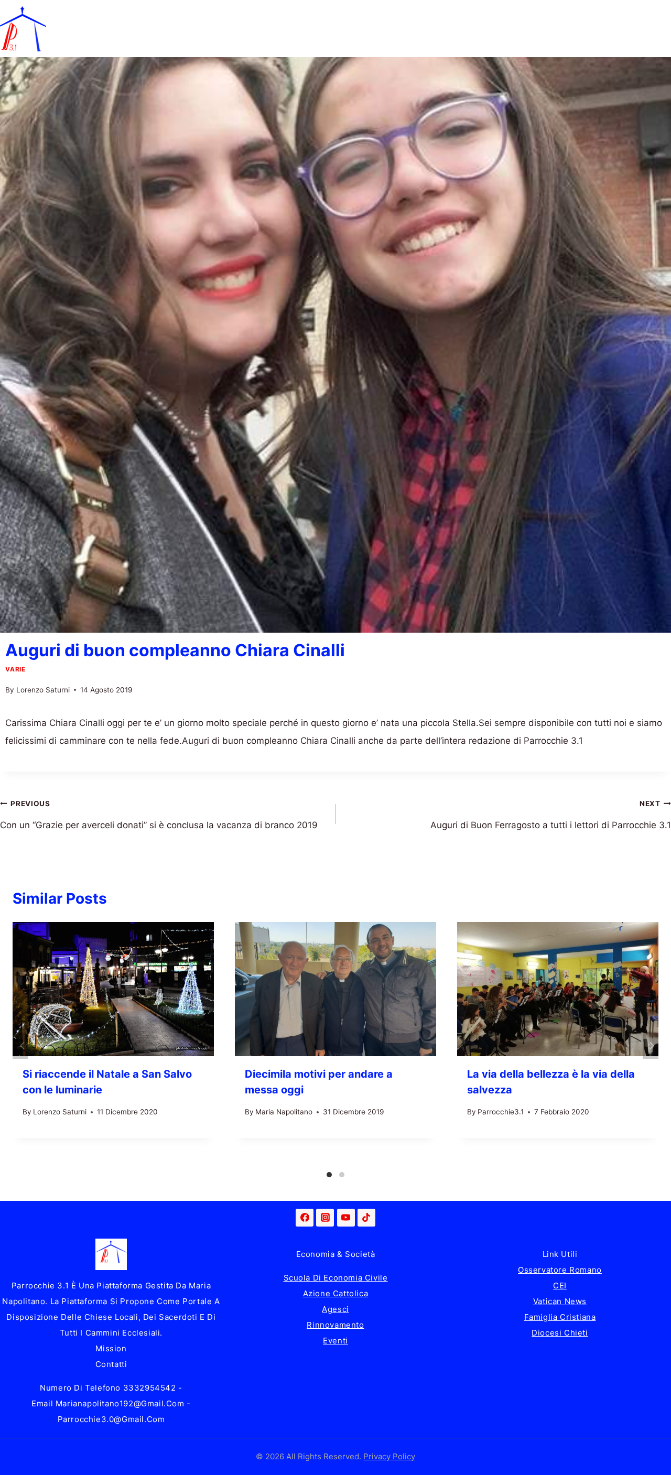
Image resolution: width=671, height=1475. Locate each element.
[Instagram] (325, 1218)
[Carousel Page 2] (342, 1174)
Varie (15, 669)
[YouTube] (346, 1218)
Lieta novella (199, 14)
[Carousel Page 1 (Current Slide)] (329, 1174)
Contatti (111, 1364)
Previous (20, 1046)
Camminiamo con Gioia (303, 14)
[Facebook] (304, 1218)
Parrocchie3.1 (501, 1112)
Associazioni (618, 14)
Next (650, 1046)
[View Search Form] (660, 28)
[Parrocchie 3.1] (23, 29)
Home (69, 14)
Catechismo (404, 14)
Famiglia (127, 14)
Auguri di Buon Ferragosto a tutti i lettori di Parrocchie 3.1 (550, 815)
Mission (110, 1348)
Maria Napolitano (283, 1112)
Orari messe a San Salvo (108, 43)
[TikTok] (366, 1218)
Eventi (335, 1341)
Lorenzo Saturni (43, 690)
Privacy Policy (389, 1456)
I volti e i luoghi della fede (511, 14)
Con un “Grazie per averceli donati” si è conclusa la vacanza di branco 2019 (159, 815)
